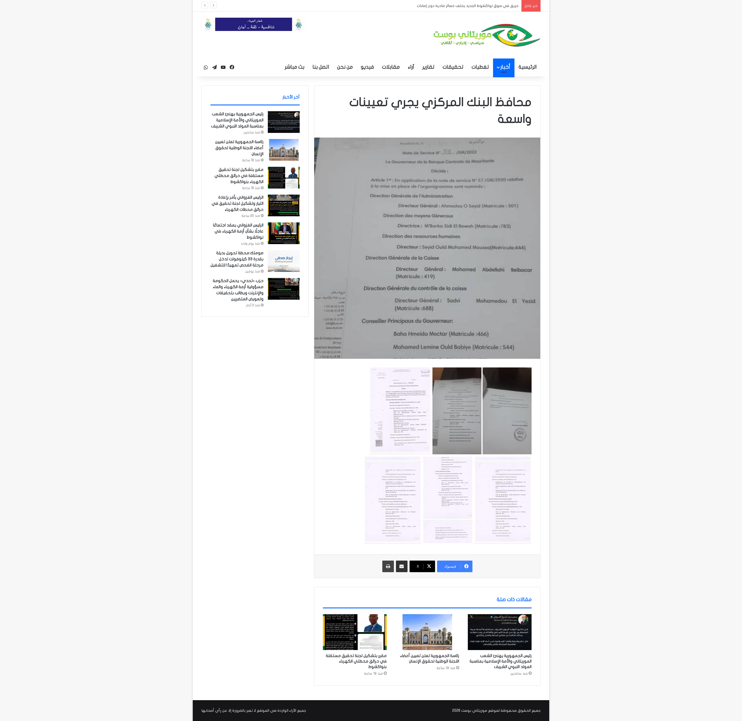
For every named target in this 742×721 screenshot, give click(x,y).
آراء (411, 67)
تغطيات (480, 67)
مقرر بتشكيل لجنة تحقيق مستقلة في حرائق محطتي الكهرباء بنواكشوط (356, 661)
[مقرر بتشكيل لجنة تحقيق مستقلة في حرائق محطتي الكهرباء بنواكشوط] (355, 632)
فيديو (367, 67)
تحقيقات (453, 67)
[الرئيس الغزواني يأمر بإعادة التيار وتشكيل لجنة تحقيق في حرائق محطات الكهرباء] (284, 205)
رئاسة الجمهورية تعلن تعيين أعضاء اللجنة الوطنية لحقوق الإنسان (239, 148)
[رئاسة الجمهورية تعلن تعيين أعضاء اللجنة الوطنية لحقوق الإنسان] (427, 632)
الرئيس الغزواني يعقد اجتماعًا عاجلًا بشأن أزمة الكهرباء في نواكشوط (238, 231)
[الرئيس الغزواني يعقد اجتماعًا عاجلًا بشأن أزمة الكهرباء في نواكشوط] (284, 233)
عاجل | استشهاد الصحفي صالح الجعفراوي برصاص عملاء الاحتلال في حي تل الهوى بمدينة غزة (442, 6)
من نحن (345, 67)
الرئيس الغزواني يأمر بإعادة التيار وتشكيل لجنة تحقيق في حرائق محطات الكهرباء (237, 203)
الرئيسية (528, 67)
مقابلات (391, 67)
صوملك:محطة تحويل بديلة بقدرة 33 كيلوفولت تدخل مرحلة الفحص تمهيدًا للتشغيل (236, 259)
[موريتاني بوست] (487, 35)
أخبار (505, 67)
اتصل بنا (320, 67)
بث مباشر (294, 67)
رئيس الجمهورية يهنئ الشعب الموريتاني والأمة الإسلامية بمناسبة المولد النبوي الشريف (501, 661)
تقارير (428, 67)
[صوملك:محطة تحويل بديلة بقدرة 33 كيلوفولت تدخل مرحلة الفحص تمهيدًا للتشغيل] (284, 261)
